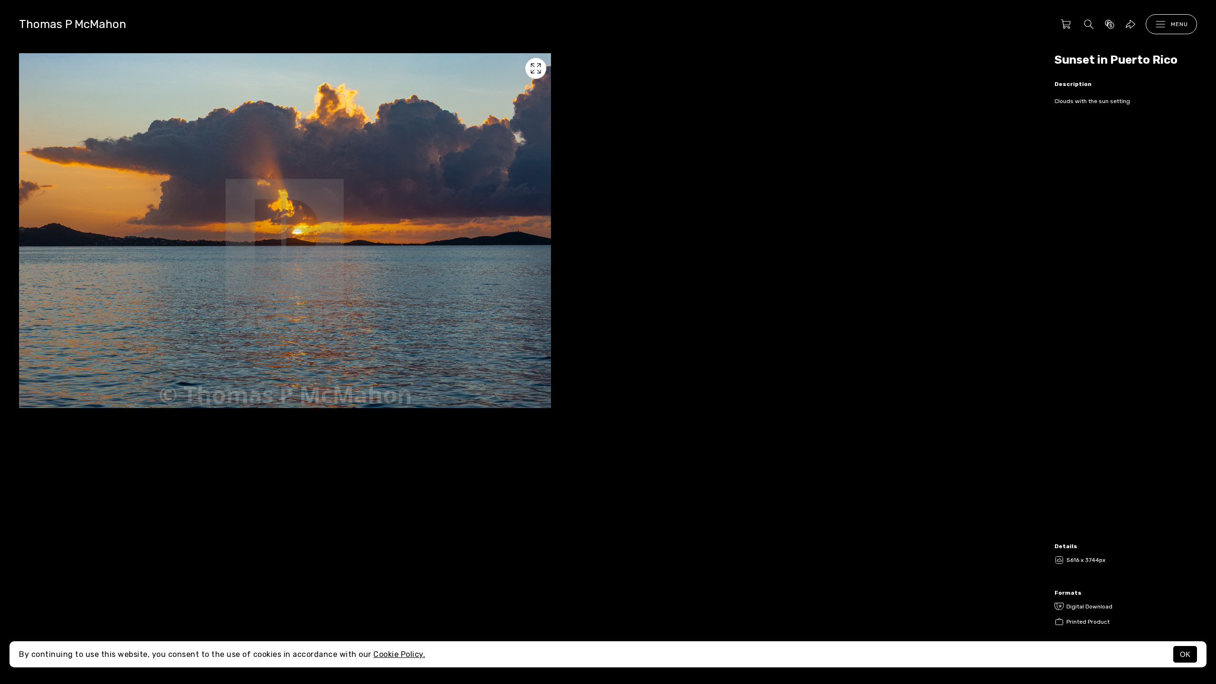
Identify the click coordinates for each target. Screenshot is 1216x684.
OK (1185, 654)
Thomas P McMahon (72, 24)
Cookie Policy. (399, 654)
